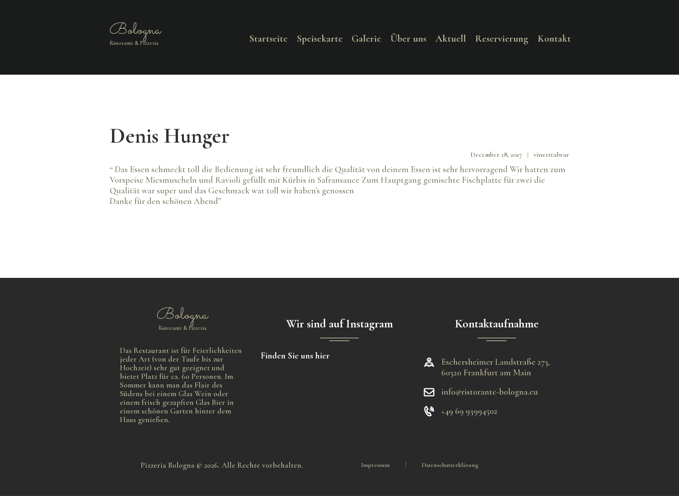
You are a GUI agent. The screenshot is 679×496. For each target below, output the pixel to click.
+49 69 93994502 (469, 411)
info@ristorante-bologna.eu (489, 392)
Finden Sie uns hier (295, 356)
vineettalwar (551, 154)
